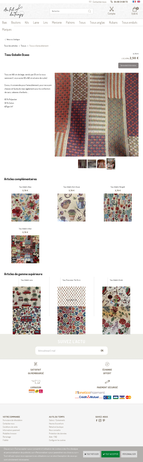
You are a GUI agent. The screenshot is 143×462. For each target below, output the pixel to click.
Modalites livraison (9, 433)
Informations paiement (11, 430)
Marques (7, 29)
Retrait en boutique (56, 427)
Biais (4, 22)
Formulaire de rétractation (12, 420)
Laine (36, 22)
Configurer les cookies (57, 440)
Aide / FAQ (53, 437)
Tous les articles (11, 45)
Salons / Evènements (57, 420)
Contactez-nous (8, 423)
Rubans (113, 22)
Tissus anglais (97, 22)
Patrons (70, 22)
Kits (27, 22)
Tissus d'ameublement (38, 45)
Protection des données (57, 433)
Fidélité (5, 440)
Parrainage (7, 437)
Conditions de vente (10, 427)
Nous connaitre (54, 430)
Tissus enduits (129, 22)
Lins (45, 22)
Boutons (16, 22)
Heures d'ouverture (56, 423)
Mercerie (57, 22)
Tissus (82, 22)
